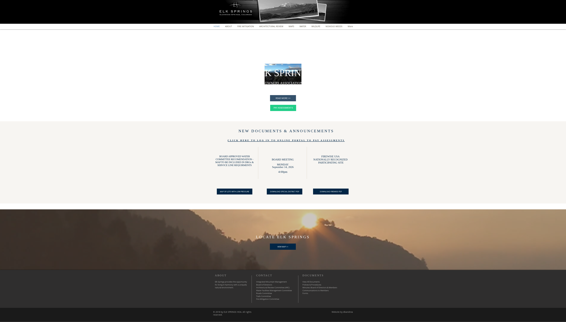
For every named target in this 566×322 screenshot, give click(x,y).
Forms (305, 293)
